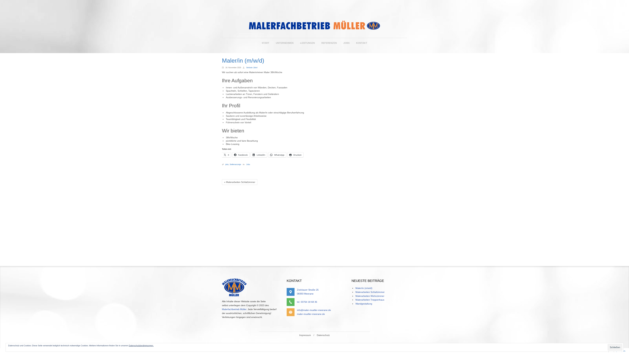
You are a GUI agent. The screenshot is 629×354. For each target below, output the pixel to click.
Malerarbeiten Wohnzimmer (369, 296)
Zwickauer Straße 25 (308, 289)
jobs (227, 164)
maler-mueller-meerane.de (311, 314)
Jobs (248, 164)
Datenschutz (323, 335)
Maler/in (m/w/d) (363, 288)
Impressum (305, 335)
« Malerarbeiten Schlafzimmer (239, 182)
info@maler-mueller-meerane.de (314, 310)
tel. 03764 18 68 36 (307, 302)
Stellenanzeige (235, 164)
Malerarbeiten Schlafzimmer (370, 292)
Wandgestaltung (363, 303)
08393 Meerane (305, 293)
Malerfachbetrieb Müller (234, 309)
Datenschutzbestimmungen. (141, 345)
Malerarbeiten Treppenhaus (369, 299)
